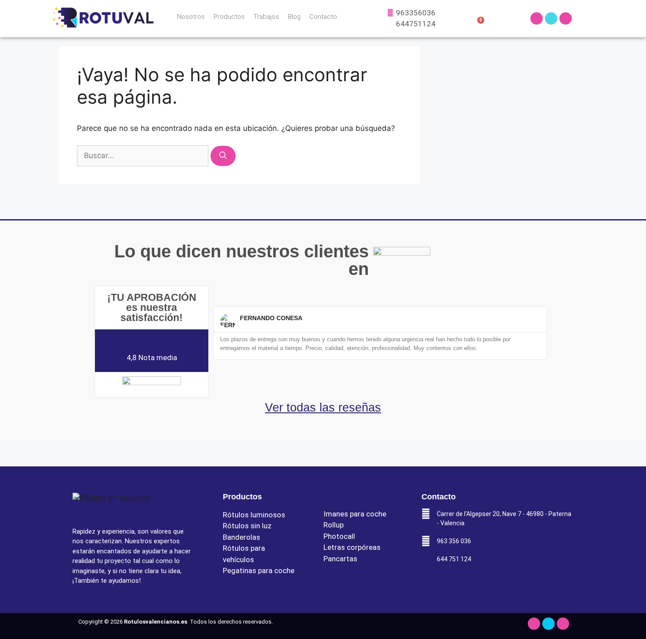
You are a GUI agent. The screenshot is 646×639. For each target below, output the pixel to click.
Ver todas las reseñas (323, 407)
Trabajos (266, 17)
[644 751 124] (425, 559)
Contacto (323, 17)
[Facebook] (551, 18)
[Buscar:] (143, 155)
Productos (229, 17)
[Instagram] (536, 18)
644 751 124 (454, 559)
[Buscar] (223, 156)
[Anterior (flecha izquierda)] (15, 320)
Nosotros (191, 17)
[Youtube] (565, 18)
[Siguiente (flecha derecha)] (630, 320)
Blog (294, 17)
